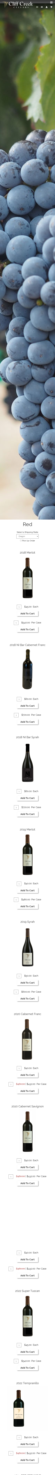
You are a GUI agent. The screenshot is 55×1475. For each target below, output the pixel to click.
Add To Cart (27, 613)
